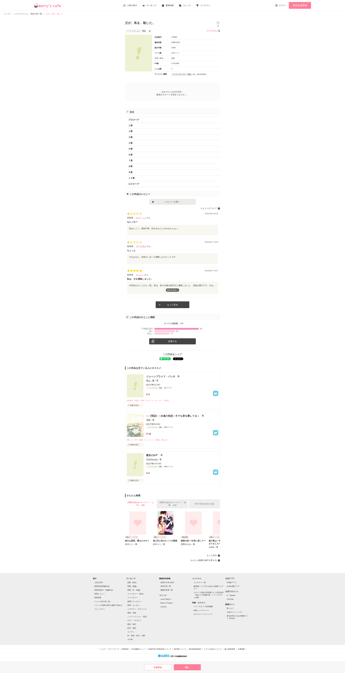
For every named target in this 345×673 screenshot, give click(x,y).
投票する (172, 341)
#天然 (142, 401)
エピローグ (133, 184)
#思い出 (164, 440)
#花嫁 (136, 401)
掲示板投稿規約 (195, 649)
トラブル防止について (213, 649)
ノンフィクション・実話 (137, 617)
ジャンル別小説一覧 (102, 601)
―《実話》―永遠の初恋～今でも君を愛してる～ (173, 416)
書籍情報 (170, 5)
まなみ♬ (140, 275)
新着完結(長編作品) (101, 586)
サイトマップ (113, 649)
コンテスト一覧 (200, 582)
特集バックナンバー (201, 610)
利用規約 (125, 649)
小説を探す (132, 5)
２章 (130, 131)
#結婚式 (130, 401)
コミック (187, 5)
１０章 (131, 178)
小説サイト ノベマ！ (235, 612)
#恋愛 (141, 440)
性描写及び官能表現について (159, 649)
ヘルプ (103, 649)
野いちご (230, 608)
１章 (130, 125)
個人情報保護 (229, 649)
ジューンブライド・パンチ (161, 376)
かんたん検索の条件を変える (204, 560)
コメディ (130, 632)
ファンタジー (132, 598)
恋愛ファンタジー (134, 601)
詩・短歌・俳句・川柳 (136, 636)
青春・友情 (131, 613)
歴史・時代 (131, 624)
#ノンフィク (149, 440)
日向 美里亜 (141, 246)
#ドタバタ (150, 401)
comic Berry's (166, 599)
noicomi (164, 607)
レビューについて (209, 208)
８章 (130, 166)
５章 (130, 149)
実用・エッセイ (133, 605)
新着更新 (97, 598)
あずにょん (141, 218)
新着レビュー (99, 594)
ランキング (151, 5)
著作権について (180, 649)
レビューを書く (172, 202)
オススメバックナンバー (203, 614)
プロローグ (133, 120)
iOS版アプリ (232, 582)
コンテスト (205, 5)
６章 (130, 155)
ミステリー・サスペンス (137, 609)
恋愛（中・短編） (134, 590)
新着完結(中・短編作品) (103, 590)
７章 (130, 160)
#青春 (157, 440)
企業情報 (241, 649)
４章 (130, 143)
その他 (130, 639)
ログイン (282, 5)
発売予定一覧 (166, 586)
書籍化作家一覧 (167, 590)
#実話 (166, 401)
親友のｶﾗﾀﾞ (152, 455)
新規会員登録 (300, 5)
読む (187, 667)
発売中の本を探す (168, 582)
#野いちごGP (132, 440)
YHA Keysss (152, 459)
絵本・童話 (131, 628)
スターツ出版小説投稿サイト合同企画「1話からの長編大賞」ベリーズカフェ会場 (208, 594)
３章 (130, 137)
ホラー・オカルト (134, 620)
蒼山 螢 (150, 380)
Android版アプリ (233, 586)
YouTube (230, 599)
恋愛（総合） (132, 582)
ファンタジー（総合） (136, 594)
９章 (130, 172)
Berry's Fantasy (167, 603)
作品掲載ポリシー (139, 649)
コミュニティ (99, 609)
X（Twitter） (232, 595)
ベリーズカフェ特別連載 (203, 606)
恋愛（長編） (132, 586)
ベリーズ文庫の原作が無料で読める (108, 605)
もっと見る (172, 305)
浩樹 (148, 420)
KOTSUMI (211, 31)
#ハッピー (159, 401)
